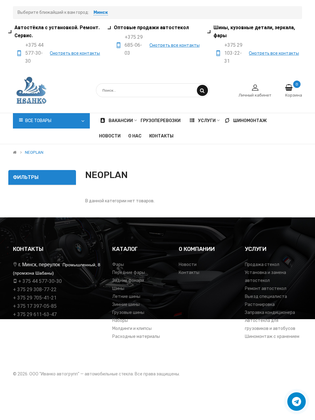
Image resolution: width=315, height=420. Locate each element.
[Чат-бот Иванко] (296, 401)
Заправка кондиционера (270, 312)
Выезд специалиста (266, 296)
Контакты (189, 272)
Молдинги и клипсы (132, 328)
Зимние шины (126, 304)
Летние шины (126, 296)
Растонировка (260, 304)
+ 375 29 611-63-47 (35, 314)
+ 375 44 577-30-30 (40, 281)
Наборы (120, 320)
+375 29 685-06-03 (134, 45)
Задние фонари (128, 280)
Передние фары (128, 272)
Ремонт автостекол (265, 288)
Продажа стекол (262, 264)
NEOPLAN (34, 152)
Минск (101, 12)
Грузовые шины (128, 312)
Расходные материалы (136, 336)
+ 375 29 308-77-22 (35, 289)
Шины (118, 288)
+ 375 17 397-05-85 (35, 306)
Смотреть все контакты (75, 53)
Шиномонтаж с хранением (272, 336)
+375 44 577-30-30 (34, 53)
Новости (188, 264)
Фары (118, 264)
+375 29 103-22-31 (233, 53)
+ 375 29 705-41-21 (35, 298)
